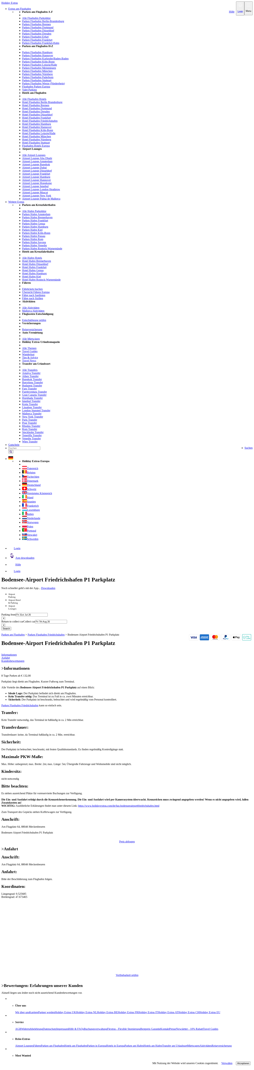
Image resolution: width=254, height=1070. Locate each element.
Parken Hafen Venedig (34, 245)
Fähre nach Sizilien (32, 298)
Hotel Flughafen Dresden (36, 111)
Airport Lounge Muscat (35, 192)
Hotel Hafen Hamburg (34, 273)
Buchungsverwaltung (95, 1028)
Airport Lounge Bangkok (36, 164)
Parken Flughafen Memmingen (39, 67)
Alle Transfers (29, 369)
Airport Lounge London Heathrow (41, 189)
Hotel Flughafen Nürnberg (36, 139)
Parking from (8, 614)
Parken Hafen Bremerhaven (37, 217)
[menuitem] (134, 105)
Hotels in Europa (115, 1045)
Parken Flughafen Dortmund (37, 27)
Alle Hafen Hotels (32, 257)
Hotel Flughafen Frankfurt (36, 117)
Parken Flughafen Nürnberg (37, 74)
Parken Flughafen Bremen (36, 24)
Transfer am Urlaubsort (174, 1045)
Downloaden (48, 588)
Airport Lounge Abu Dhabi (37, 158)
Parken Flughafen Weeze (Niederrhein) (43, 83)
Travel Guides (29, 351)
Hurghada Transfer (32, 398)
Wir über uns (22, 1012)
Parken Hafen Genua (33, 223)
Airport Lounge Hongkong (37, 183)
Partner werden (46, 1012)
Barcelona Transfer (32, 382)
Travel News (29, 360)
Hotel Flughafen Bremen (35, 105)
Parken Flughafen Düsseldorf (38, 30)
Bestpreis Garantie (150, 1028)
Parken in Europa (96, 1045)
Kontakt (164, 1028)
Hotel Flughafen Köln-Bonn (37, 130)
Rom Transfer (29, 429)
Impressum (62, 1028)
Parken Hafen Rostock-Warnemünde (42, 248)
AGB (18, 1028)
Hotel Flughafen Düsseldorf (37, 114)
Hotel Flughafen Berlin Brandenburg (42, 102)
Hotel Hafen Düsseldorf (35, 264)
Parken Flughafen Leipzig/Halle (39, 64)
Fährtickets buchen (32, 289)
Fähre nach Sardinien (33, 295)
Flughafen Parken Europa (36, 86)
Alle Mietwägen (31, 338)
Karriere (33, 1012)
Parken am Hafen (134, 1045)
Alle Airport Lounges (33, 155)
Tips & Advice (30, 357)
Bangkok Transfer (32, 379)
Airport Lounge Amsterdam (37, 161)
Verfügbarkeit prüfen (127, 975)
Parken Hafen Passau (33, 236)
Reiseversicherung (32, 329)
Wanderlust (28, 354)
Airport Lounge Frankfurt (36, 173)
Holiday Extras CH (188, 1012)
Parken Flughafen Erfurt (35, 36)
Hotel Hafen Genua (33, 270)
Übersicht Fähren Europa (36, 292)
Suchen (248, 447)
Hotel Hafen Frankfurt (34, 267)
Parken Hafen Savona (34, 242)
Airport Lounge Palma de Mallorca (41, 198)
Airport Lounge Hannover (36, 180)
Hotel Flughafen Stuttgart (36, 142)
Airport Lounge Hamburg (36, 176)
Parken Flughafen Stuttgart (36, 80)
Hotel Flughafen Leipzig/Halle (38, 133)
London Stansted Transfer (36, 410)
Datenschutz (49, 1028)
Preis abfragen (127, 841)
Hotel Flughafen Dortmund (37, 108)
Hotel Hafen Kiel (31, 276)
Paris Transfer (29, 419)
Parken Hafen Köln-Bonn (36, 232)
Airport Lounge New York (36, 195)
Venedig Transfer (31, 438)
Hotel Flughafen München (36, 136)
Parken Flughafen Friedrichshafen (19, 705)
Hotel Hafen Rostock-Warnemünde (41, 279)
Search (6, 628)
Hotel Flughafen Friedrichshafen (40, 120)
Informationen (9, 654)
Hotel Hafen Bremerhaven (36, 260)
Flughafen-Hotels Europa (36, 145)
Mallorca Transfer (31, 413)
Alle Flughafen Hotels (34, 99)
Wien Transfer (29, 441)
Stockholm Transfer (33, 432)
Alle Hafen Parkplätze (34, 211)
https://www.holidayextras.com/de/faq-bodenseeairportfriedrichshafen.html (118, 805)
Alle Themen (29, 348)
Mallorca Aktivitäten (33, 310)
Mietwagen (193, 1045)
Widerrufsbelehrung (32, 1028)
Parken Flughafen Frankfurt (37, 39)
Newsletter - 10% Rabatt (189, 1028)
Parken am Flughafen (52, 1045)
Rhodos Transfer (31, 426)
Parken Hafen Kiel (32, 229)
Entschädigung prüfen (34, 320)
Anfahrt (5, 657)
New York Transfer (32, 416)
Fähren (37, 1045)
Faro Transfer (29, 388)
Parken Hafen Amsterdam (36, 214)
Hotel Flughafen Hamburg (36, 123)
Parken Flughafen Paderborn (37, 77)
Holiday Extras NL (86, 1012)
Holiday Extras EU (209, 1012)
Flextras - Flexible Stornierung (123, 1028)
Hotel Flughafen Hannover (36, 127)
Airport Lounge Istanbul (35, 186)
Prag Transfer (29, 422)
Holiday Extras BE (107, 1012)
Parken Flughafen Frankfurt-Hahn (40, 43)
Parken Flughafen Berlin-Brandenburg (43, 21)
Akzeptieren (243, 1063)
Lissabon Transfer (32, 407)
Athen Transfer (30, 376)
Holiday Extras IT (148, 1012)
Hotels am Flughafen (75, 1045)
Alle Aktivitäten (30, 307)
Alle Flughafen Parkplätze (36, 18)
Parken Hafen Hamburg (35, 226)
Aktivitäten (206, 1045)
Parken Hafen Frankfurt (35, 220)
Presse (172, 1028)
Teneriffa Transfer (32, 435)
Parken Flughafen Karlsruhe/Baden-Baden (45, 58)
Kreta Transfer (30, 404)
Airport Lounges (24, 1045)
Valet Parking (29, 89)
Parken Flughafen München (37, 71)
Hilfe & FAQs (76, 1028)
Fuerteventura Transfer (34, 391)
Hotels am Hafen (153, 1045)
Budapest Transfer (32, 385)
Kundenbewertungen (12, 660)
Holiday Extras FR (128, 1012)
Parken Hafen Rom (32, 239)
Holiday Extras (9, 2)
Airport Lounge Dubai (34, 167)
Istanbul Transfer (31, 401)
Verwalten (226, 1063)
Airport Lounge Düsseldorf (37, 170)
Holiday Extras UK (65, 1012)
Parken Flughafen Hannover (37, 55)
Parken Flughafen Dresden (36, 33)
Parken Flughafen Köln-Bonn (38, 61)
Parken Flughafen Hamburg (37, 52)
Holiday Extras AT (168, 1012)
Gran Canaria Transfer (34, 394)
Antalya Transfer (31, 373)
